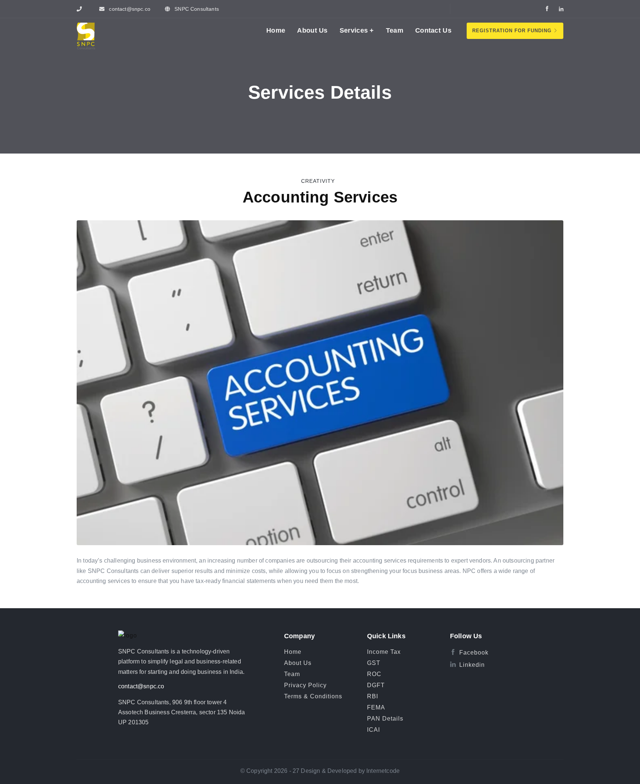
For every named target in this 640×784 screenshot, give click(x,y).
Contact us (433, 30)
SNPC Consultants (196, 9)
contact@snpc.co (141, 686)
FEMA (376, 707)
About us (312, 30)
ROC (374, 674)
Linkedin (472, 665)
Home (275, 30)
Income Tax (384, 652)
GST (373, 663)
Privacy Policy (305, 685)
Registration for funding (512, 30)
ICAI (373, 730)
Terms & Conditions (313, 696)
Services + (357, 30)
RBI (372, 696)
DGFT (376, 685)
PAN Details (385, 718)
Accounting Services (320, 197)
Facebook (474, 652)
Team (394, 30)
